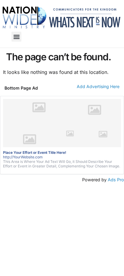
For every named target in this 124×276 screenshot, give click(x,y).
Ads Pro (116, 179)
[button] (16, 37)
